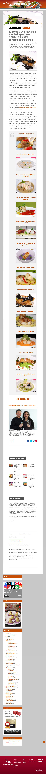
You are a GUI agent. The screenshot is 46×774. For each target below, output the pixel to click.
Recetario (11, 405)
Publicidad (24, 764)
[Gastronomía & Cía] (18, 4)
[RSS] (42, 761)
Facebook (5, 583)
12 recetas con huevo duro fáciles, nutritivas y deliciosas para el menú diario (31, 477)
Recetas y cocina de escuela (11, 687)
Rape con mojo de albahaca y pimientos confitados (26, 198)
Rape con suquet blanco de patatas (25, 267)
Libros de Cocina (9, 656)
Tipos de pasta (10, 659)
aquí (16, 559)
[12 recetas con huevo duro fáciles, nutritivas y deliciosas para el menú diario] (25, 476)
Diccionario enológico (12, 643)
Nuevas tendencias (9, 663)
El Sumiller (10, 645)
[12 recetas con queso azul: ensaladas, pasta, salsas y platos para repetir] (25, 465)
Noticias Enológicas (11, 647)
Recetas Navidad (32, 405)
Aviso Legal (31, 759)
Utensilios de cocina (9, 700)
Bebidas (7, 633)
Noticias (15, 759)
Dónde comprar (9, 639)
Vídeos (7, 702)
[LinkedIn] (39, 760)
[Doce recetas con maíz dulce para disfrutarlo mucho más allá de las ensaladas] (25, 484)
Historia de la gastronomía (10, 653)
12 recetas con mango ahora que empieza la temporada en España (17, 477)
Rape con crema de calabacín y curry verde (25, 374)
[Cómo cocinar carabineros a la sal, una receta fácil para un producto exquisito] (39, 14)
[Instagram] (37, 761)
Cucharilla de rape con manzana (26, 133)
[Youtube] (42, 760)
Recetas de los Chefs (10, 686)
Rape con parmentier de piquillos (26, 331)
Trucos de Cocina (9, 697)
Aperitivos (10, 669)
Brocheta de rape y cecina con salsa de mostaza (26, 222)
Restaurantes (8, 690)
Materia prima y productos (10, 657)
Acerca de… (25, 759)
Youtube (20, 583)
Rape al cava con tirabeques (26, 352)
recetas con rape (16, 405)
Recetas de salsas (11, 683)
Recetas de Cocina (9, 667)
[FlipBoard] (38, 761)
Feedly (17, 587)
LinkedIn (13, 583)
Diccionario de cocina (10, 637)
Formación (8, 652)
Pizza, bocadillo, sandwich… (13, 679)
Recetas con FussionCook (12, 682)
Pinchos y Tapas (11, 677)
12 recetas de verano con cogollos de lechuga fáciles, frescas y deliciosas (18, 484)
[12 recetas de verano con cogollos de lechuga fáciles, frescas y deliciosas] (11, 484)
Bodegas (9, 642)
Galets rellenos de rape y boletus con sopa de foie (25, 175)
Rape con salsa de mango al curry (25, 311)
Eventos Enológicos (11, 646)
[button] (4, 4)
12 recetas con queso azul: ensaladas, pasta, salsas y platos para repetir (32, 467)
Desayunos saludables (12, 672)
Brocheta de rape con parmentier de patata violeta (26, 244)
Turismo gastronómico (10, 699)
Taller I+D (8, 692)
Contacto (24, 762)
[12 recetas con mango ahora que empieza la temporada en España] (11, 476)
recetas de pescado (24, 405)
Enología (7, 640)
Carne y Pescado (26, 27)
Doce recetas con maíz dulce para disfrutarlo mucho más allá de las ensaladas (31, 485)
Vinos (9, 649)
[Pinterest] (40, 760)
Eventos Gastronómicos (10, 650)
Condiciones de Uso (32, 761)
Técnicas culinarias (9, 693)
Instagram (5, 587)
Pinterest (17, 583)
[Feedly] (40, 761)
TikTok (13, 587)
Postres (9, 680)
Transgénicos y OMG (9, 696)
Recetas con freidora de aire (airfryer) (13, 665)
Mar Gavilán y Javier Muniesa (14, 27)
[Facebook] (37, 760)
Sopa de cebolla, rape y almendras (25, 154)
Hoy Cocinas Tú (9, 655)
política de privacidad (21, 537)
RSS (20, 587)
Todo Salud (8, 694)
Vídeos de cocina (9, 703)
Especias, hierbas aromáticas (13, 674)
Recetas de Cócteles (11, 635)
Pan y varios (10, 676)
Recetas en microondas (12, 684)
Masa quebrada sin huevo (13, 743)
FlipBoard (9, 587)
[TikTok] (39, 761)
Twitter (9, 583)
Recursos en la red (9, 689)
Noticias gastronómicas (10, 662)
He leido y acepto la (17, 537)
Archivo (24, 761)
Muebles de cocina (9, 660)
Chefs (7, 636)
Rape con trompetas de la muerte (25, 289)
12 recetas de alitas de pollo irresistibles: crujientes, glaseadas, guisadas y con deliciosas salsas (18, 468)
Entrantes (9, 673)
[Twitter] (38, 760)
